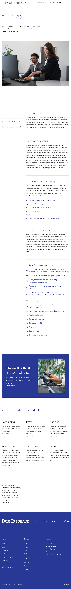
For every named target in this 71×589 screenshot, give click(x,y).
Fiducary (4, 543)
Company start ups (9, 110)
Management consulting (11, 121)
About (26, 547)
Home (26, 543)
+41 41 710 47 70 (56, 2)
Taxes (3, 547)
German (26, 562)
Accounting (5, 550)
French (26, 569)
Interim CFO (5, 564)
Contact (26, 554)
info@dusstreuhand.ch (44, 2)
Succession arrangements (12, 127)
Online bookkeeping (8, 567)
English (26, 566)
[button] (64, 2)
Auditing (4, 554)
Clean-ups (5, 560)
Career (26, 550)
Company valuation (9, 116)
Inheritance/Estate (7, 557)
